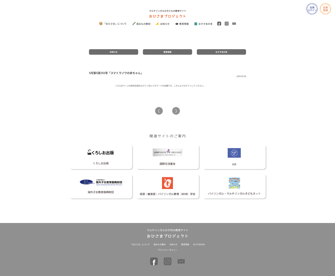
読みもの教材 (143, 23)
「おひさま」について (115, 23)
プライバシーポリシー (167, 249)
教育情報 (184, 23)
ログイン (187, 85)
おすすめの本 (205, 23)
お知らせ (165, 23)
